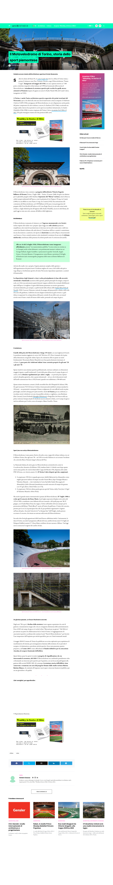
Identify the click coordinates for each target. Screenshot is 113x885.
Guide (17, 820)
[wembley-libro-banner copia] (41, 130)
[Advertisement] (56, 11)
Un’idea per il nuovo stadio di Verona (90, 138)
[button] (9, 26)
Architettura (12, 48)
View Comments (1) (41, 791)
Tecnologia (101, 820)
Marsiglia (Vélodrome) (40, 396)
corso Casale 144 (43, 79)
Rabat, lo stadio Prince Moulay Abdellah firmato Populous (43, 826)
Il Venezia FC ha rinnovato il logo (89, 142)
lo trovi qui (92, 217)
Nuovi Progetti (94, 820)
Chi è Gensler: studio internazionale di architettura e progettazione (17, 827)
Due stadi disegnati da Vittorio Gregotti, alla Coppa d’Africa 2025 (67, 826)
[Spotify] (100, 25)
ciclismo (11, 753)
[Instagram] (96, 25)
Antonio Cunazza (24, 777)
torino (17, 753)
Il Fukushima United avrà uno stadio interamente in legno (93, 826)
